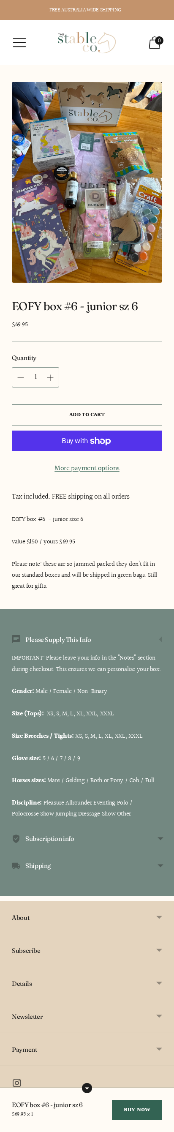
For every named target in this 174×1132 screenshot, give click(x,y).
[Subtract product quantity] (50, 378)
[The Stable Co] (87, 42)
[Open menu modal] (19, 43)
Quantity (24, 358)
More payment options (87, 468)
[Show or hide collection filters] (87, 1088)
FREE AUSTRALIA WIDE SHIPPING (85, 10)
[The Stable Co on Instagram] (17, 1085)
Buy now (137, 1110)
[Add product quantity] (20, 378)
